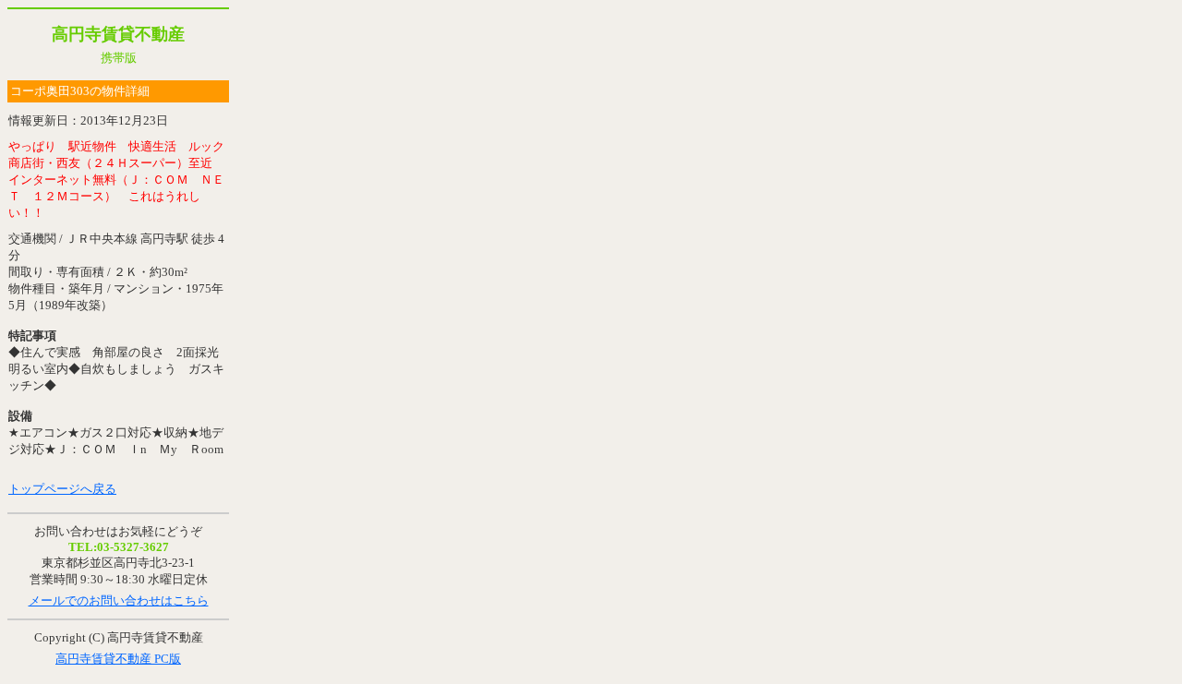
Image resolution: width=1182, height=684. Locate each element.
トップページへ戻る (62, 489)
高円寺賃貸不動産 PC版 (118, 659)
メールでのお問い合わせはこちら (119, 600)
